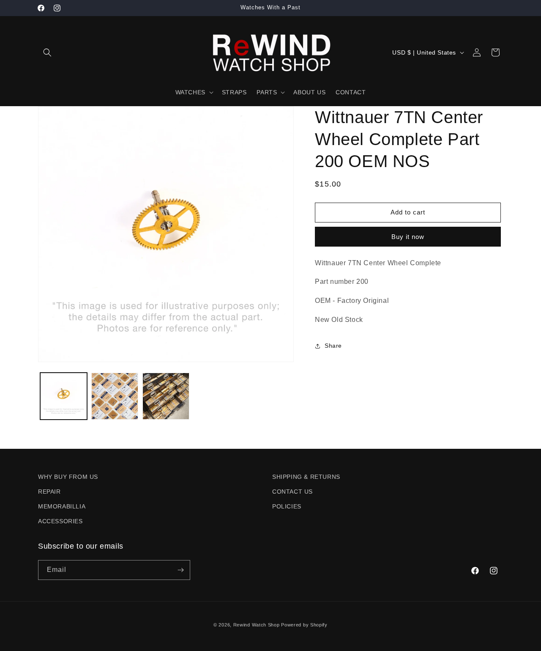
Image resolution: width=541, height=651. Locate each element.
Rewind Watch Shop (256, 624)
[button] (47, 52)
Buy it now (407, 236)
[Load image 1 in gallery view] (63, 396)
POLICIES (286, 506)
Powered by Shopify (304, 624)
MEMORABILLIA (61, 506)
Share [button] (333, 345)
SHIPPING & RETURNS (306, 476)
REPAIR (49, 491)
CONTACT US (292, 491)
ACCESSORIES (60, 521)
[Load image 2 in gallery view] (114, 396)
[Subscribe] (180, 570)
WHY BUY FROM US (68, 476)
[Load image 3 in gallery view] (165, 396)
